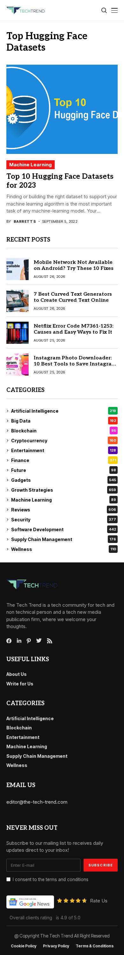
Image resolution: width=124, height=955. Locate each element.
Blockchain (63, 430)
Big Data (63, 420)
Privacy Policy (56, 946)
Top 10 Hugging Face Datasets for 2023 (60, 181)
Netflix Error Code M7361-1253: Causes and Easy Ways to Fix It (74, 329)
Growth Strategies (63, 490)
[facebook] (8, 640)
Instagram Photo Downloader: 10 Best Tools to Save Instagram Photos (75, 364)
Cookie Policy (24, 946)
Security (63, 519)
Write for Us (19, 683)
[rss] (49, 640)
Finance (63, 460)
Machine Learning (30, 165)
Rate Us (98, 901)
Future (63, 470)
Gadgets (63, 480)
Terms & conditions (95, 946)
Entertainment (63, 450)
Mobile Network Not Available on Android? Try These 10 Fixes (74, 265)
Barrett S (25, 222)
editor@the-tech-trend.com (36, 802)
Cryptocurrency (63, 440)
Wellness (63, 549)
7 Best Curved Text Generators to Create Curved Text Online (73, 297)
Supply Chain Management (63, 539)
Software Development (63, 529)
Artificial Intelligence (63, 411)
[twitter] (39, 641)
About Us (16, 674)
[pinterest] (29, 640)
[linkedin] (19, 641)
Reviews (63, 509)
